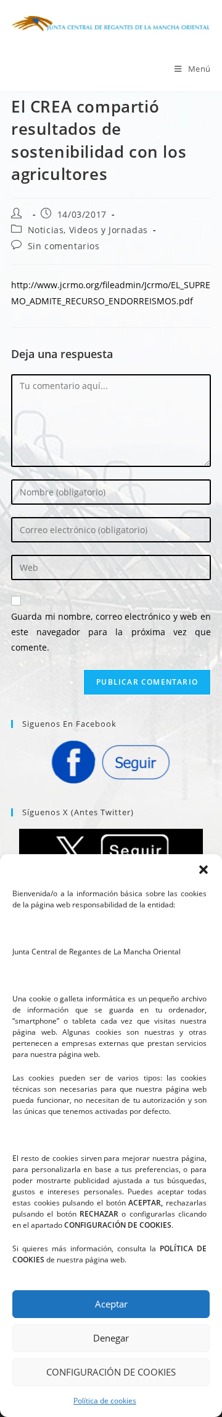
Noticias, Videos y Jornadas (88, 230)
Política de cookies (104, 1400)
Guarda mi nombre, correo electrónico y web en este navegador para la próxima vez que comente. (111, 631)
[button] (203, 869)
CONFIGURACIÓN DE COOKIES (111, 1372)
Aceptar (111, 1304)
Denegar (111, 1338)
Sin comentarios (64, 246)
